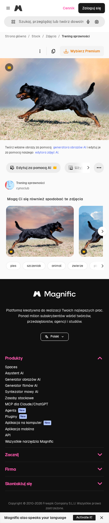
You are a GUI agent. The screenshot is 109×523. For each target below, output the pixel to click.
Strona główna (15, 36)
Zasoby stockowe (19, 398)
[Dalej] (88, 168)
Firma (10, 469)
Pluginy (15, 416)
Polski (54, 336)
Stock (36, 36)
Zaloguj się (91, 8)
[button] (55, 337)
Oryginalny (35, 68)
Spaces (11, 367)
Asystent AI (14, 373)
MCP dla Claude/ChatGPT (26, 404)
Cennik (69, 8)
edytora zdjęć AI (46, 152)
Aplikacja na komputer (27, 422)
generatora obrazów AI (69, 147)
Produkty (14, 358)
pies (13, 266)
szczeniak (34, 266)
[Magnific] (54, 295)
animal (56, 266)
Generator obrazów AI (23, 379)
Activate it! (84, 517)
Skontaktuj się (18, 483)
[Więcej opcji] (40, 51)
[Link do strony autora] (9, 185)
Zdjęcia (51, 36)
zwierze (77, 266)
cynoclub (22, 188)
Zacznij (12, 454)
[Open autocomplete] (11, 22)
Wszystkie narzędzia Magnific (29, 441)
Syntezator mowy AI (21, 391)
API (8, 435)
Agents (15, 410)
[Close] (102, 518)
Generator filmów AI (21, 385)
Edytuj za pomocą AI (30, 169)
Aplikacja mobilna (19, 429)
